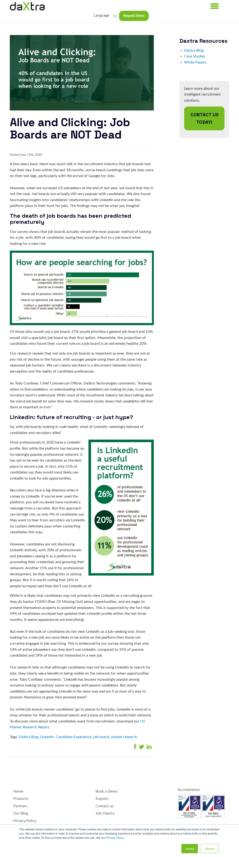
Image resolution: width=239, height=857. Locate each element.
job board (101, 737)
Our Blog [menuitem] (20, 813)
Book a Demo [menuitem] (106, 791)
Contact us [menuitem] (104, 806)
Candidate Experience (73, 737)
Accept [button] (189, 848)
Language (101, 15)
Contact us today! (204, 118)
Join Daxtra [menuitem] (104, 813)
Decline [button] (209, 848)
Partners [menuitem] (20, 806)
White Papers (195, 62)
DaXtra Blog (28, 737)
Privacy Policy (115, 837)
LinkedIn (47, 737)
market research (124, 737)
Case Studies (194, 56)
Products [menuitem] (20, 798)
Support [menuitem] (102, 798)
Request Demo (133, 16)
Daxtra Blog (194, 50)
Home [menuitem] (18, 791)
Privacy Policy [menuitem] (24, 821)
